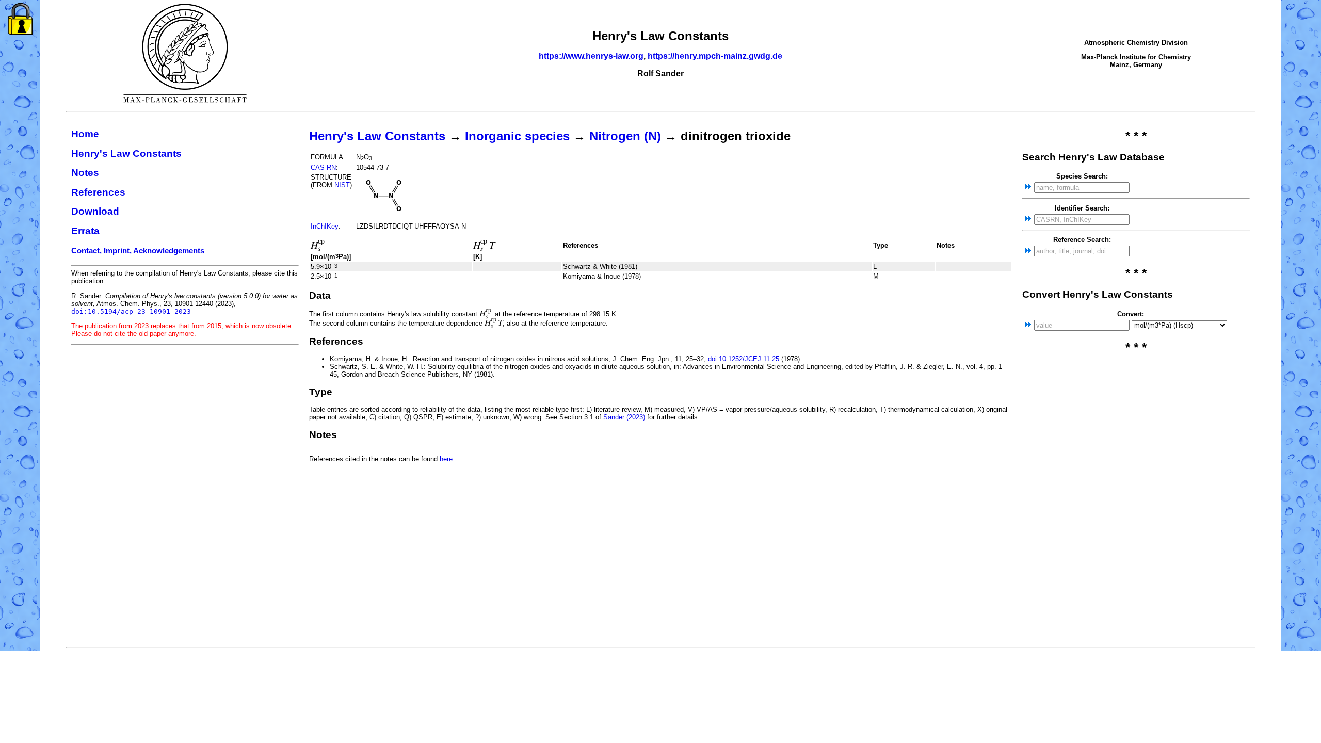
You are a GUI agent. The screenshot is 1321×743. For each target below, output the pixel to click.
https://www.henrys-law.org (591, 56)
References (98, 192)
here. (447, 459)
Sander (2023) (624, 417)
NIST (342, 185)
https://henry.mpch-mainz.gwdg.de (715, 56)
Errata (85, 230)
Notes (85, 172)
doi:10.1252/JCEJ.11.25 (743, 359)
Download (95, 211)
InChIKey (325, 226)
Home (85, 133)
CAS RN (323, 167)
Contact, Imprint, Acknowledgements (137, 251)
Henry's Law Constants (126, 153)
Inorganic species (517, 136)
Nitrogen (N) (625, 136)
